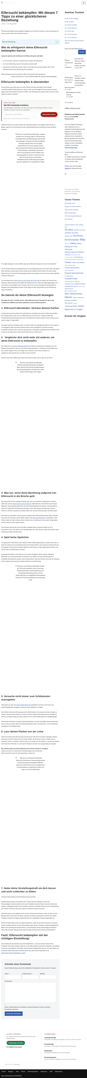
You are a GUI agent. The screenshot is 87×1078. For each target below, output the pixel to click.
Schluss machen (71, 300)
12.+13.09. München (71, 28)
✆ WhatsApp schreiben (15, 1043)
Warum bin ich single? (74, 309)
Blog (82, 239)
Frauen (68, 262)
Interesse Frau (69, 284)
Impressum (44, 1071)
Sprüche (75, 303)
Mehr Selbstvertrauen (73, 294)
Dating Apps (68, 249)
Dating (73, 243)
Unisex (81, 306)
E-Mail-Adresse (27, 973)
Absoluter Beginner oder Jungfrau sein (74, 226)
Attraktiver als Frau (79, 230)
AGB (51, 1071)
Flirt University (80, 259)
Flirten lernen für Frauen (70, 259)
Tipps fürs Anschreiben (72, 209)
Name (7, 973)
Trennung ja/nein (71, 306)
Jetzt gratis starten (49, 114)
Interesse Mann (80, 284)
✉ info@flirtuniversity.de (14, 1047)
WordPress (18, 1076)
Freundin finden (71, 279)
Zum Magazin (69, 102)
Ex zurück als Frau (76, 254)
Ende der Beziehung (38, 518)
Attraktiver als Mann (71, 233)
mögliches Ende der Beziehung (21, 503)
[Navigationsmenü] (84, 2)
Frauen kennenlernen (74, 273)
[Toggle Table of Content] (56, 42)
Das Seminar (69, 219)
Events (4, 1071)
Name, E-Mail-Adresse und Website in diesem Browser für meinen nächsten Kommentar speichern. (27, 1008)
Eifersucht (68, 254)
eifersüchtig (12, 87)
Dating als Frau (71, 246)
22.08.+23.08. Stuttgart (71, 18)
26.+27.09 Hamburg (71, 34)
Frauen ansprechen (72, 268)
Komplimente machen (71, 286)
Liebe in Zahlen (82, 286)
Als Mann (69, 230)
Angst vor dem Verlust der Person (27, 280)
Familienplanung (78, 257)
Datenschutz (58, 1071)
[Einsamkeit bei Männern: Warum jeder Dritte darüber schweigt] (69, 66)
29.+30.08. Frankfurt (71, 25)
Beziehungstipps (72, 240)
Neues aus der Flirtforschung (73, 48)
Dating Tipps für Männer (74, 252)
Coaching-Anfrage (62, 1038)
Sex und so (68, 303)
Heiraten (77, 281)
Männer (68, 297)
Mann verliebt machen (71, 291)
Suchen (81, 52)
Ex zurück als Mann (69, 257)
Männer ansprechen (78, 297)
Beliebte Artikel (69, 236)
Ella (5, 23)
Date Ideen (67, 243)
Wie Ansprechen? (70, 203)
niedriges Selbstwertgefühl (20, 346)
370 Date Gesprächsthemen (73, 216)
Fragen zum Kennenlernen (73, 206)
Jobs (17, 1071)
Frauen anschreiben (78, 262)
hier (30, 950)
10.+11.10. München (71, 37)
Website (42, 973)
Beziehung (78, 236)
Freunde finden (69, 276)
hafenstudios (17, 1064)
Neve (3, 1076)
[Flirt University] (9, 3)
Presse (23, 1071)
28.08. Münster (69, 22)
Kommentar (8, 981)
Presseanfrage (60, 1045)
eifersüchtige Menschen (24, 705)
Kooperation (57, 1051)
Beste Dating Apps (70, 213)
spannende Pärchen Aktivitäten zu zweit (13, 953)
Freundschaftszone (69, 281)
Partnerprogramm (60, 1058)
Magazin (10, 1071)
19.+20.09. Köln (69, 31)
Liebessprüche (69, 288)
